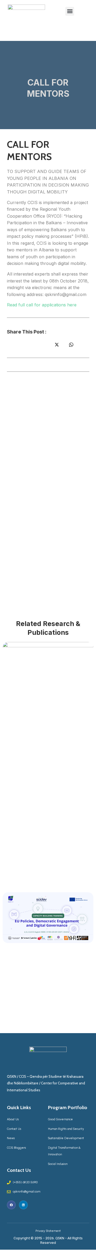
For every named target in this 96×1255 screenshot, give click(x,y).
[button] (69, 11)
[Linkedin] (23, 1205)
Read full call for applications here (42, 304)
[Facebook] (11, 1205)
